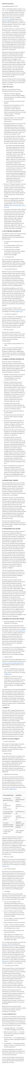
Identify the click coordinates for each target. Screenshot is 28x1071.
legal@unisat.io (19, 311)
